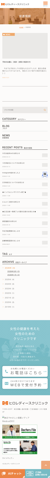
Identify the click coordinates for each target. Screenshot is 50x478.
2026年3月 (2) (13, 271)
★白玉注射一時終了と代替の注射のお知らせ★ (19, 211)
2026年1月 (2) (13, 275)
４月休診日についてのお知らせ (13, 163)
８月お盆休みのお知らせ (11, 153)
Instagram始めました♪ (11, 173)
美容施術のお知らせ (9, 221)
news (8, 34)
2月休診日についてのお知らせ (13, 182)
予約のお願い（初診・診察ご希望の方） (17, 62)
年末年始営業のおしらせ (11, 231)
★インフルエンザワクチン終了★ (14, 192)
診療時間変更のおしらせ (11, 240)
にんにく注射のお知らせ (11, 202)
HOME (21, 27)
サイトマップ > (8, 458)
